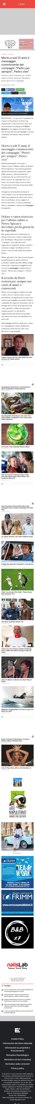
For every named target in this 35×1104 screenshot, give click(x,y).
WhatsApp (21, 89)
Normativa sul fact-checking (17, 1059)
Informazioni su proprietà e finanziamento (17, 1049)
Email (23, 93)
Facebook (11, 89)
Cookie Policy (17, 1039)
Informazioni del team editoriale (17, 1043)
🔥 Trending (5, 986)
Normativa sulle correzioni (17, 1064)
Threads (15, 93)
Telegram (6, 93)
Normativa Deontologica (17, 1055)
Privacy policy (17, 1068)
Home (4, 54)
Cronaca (10, 54)
